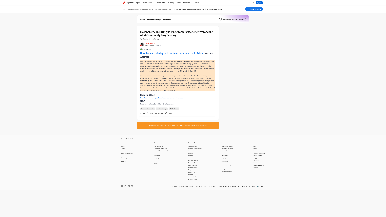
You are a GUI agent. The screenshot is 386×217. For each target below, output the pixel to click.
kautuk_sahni (149, 43)
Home (123, 9)
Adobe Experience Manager (146, 9)
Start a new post (191, 125)
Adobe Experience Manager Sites (163, 9)
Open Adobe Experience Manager (233, 19)
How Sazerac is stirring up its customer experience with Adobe (171, 53)
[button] (254, 9)
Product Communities (132, 9)
